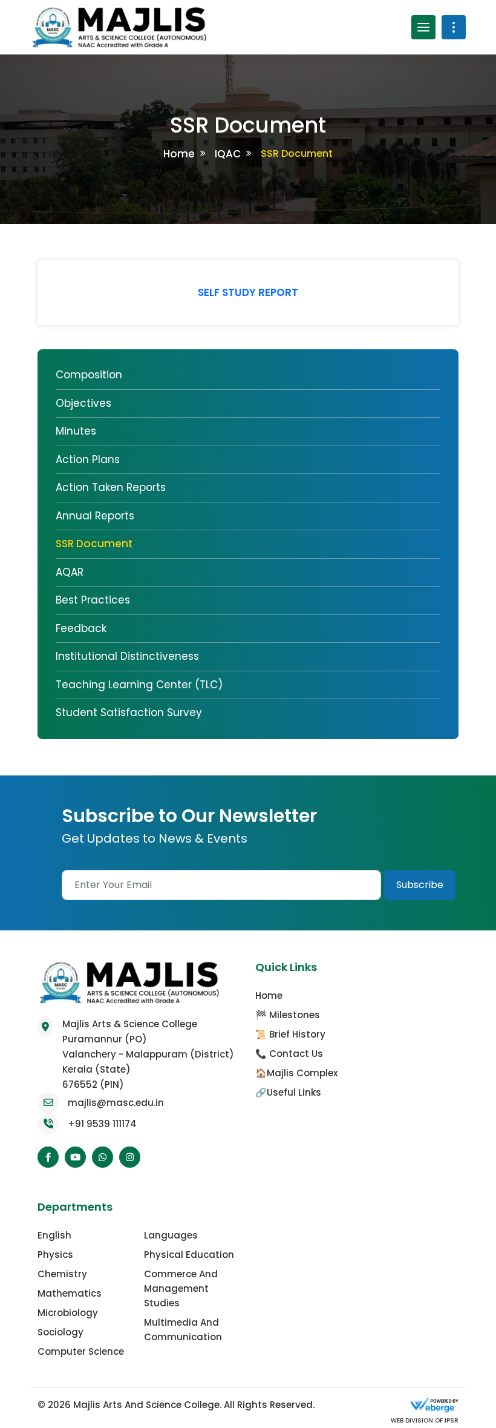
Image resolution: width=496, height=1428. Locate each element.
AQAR (69, 572)
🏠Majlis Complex (296, 1073)
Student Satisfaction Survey (129, 712)
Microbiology (68, 1312)
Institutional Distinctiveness (127, 656)
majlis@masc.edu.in (116, 1102)
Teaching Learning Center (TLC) (139, 684)
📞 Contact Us (289, 1053)
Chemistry (62, 1274)
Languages (171, 1235)
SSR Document (94, 543)
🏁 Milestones (287, 1014)
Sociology (60, 1332)
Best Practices (93, 600)
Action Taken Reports (111, 487)
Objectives (83, 403)
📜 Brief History (290, 1034)
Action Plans (88, 459)
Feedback (81, 628)
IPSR (450, 1420)
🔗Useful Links (288, 1092)
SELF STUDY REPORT (248, 292)
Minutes (76, 431)
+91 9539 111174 (102, 1123)
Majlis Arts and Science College (146, 1404)
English (54, 1235)
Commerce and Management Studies (181, 1288)
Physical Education (189, 1254)
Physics (55, 1254)
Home (179, 153)
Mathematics (70, 1293)
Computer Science (81, 1351)
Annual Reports (95, 515)
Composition (89, 374)
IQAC (228, 153)
